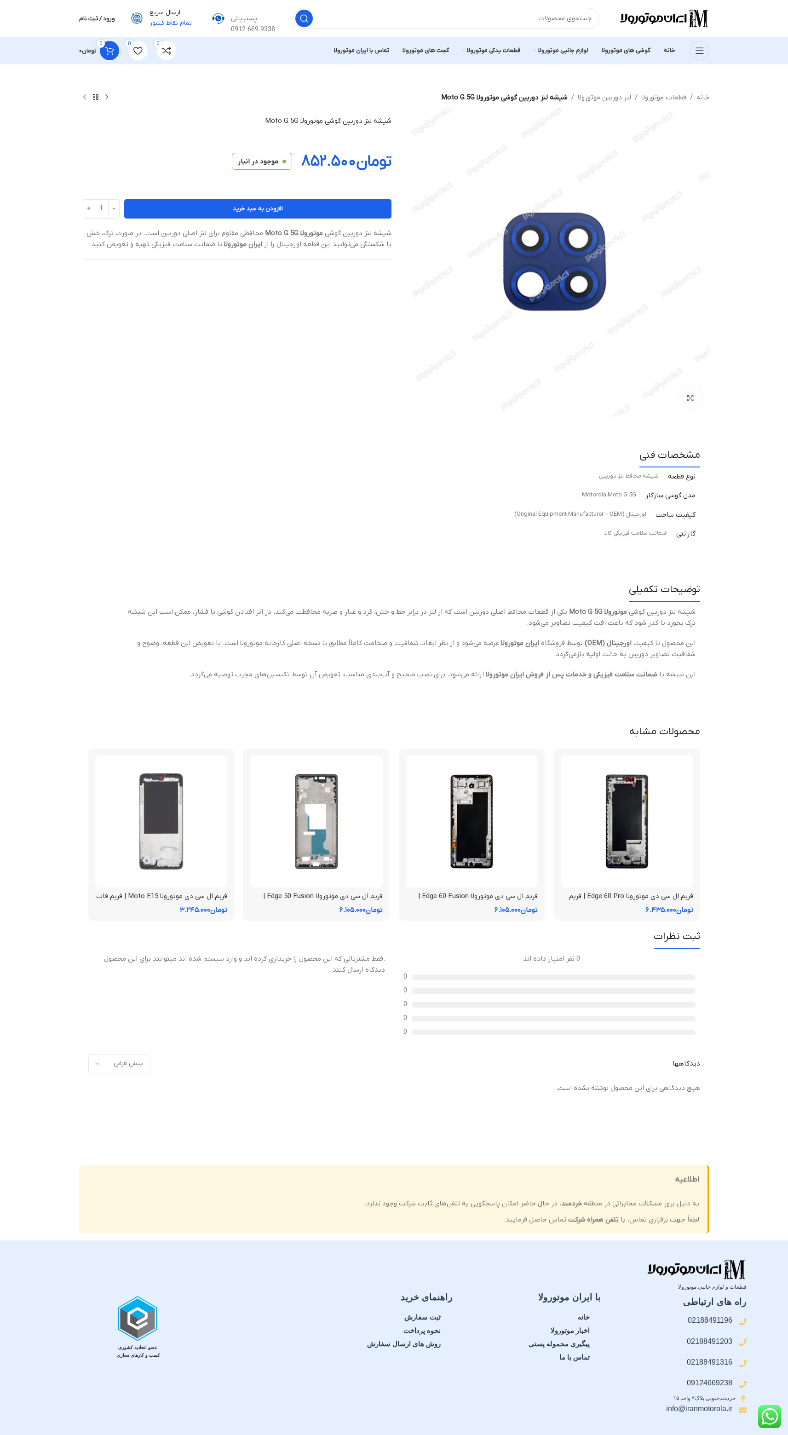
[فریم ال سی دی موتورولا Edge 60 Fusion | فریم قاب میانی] (472, 821)
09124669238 (709, 1383)
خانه (702, 97)
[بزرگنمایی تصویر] (690, 397)
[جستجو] (304, 18)
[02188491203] (743, 1342)
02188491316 (709, 1362)
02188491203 (709, 1341)
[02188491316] (743, 1363)
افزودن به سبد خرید (258, 209)
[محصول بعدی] (84, 97)
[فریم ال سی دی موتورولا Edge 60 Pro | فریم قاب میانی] (627, 821)
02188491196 (710, 1320)
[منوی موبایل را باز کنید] (699, 50)
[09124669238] (743, 1384)
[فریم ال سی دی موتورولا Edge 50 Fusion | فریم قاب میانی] (316, 821)
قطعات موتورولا (663, 97)
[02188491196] (743, 1322)
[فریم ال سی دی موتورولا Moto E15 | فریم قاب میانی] (161, 821)
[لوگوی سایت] (663, 18)
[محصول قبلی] (106, 97)
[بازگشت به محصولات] (95, 97)
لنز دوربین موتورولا (604, 97)
